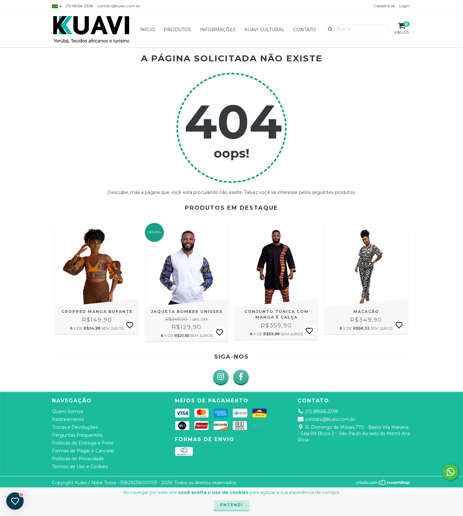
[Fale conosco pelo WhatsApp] (450, 472)
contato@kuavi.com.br (119, 5)
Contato (304, 29)
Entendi (231, 504)
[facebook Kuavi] (241, 377)
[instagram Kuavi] (221, 377)
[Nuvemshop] (383, 484)
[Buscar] (328, 28)
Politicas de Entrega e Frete (83, 443)
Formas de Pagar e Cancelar (83, 451)
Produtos (177, 29)
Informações (218, 29)
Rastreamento (68, 419)
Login (404, 5)
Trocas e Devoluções (75, 427)
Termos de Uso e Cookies (80, 466)
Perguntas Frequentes (77, 435)
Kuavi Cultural (264, 29)
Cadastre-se (384, 5)
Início (147, 29)
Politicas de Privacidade (78, 459)
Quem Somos (67, 411)
